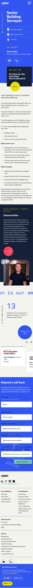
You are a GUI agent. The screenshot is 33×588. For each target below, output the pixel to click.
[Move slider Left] (27, 342)
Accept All (7, 583)
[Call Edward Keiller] (16, 60)
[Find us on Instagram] (10, 481)
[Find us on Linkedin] (2, 481)
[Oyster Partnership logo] (5, 3)
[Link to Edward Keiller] (8, 251)
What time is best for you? (9, 424)
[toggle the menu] (29, 3)
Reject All (18, 578)
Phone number (6, 412)
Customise (7, 578)
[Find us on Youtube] (14, 481)
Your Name (4, 397)
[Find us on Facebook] (6, 481)
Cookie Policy (13, 573)
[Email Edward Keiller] (9, 60)
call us (23, 315)
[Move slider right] (31, 342)
